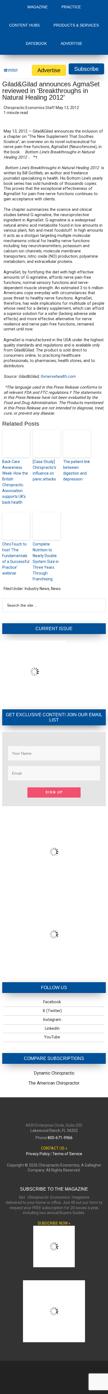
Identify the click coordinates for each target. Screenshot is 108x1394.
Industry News (37, 544)
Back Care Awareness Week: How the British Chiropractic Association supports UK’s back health (15, 438)
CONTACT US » (54, 1104)
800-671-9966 (60, 1094)
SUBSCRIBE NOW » (54, 1179)
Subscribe (86, 25)
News (56, 544)
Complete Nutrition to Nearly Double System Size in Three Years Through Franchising (46, 517)
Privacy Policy (38, 1110)
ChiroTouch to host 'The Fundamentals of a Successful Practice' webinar (15, 514)
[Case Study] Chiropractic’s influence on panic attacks (44, 426)
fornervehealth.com (58, 332)
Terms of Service (67, 1110)
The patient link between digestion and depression (76, 426)
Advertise (48, 26)
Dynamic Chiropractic (54, 1029)
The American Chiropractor (54, 1039)
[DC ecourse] (54, 923)
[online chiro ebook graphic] (54, 841)
